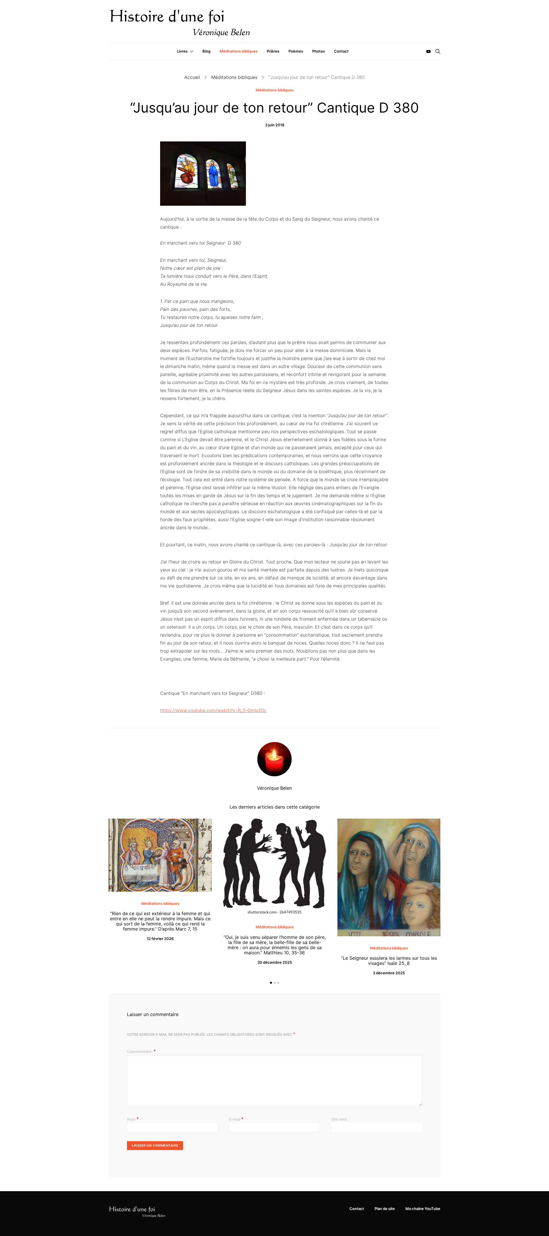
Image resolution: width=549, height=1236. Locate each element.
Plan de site (385, 1208)
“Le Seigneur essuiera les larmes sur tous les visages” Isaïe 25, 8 (389, 960)
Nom (133, 1119)
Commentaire (139, 1051)
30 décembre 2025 (274, 962)
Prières (273, 51)
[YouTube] (428, 51)
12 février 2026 (160, 938)
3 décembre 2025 (389, 973)
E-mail (236, 1119)
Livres (182, 51)
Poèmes (296, 51)
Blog (206, 51)
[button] (271, 983)
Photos (318, 51)
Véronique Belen (274, 788)
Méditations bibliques (239, 51)
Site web (339, 1119)
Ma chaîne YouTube (422, 1208)
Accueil (192, 77)
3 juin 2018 (274, 125)
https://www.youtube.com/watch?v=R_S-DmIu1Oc (213, 710)
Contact (341, 51)
